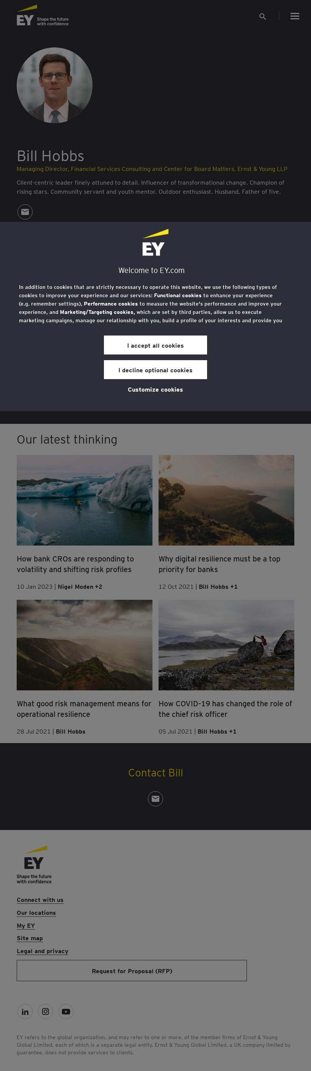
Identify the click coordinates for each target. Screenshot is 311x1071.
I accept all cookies (155, 345)
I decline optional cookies (155, 369)
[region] (155, 316)
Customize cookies (155, 389)
